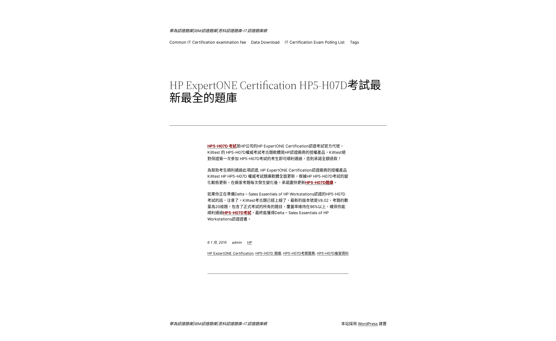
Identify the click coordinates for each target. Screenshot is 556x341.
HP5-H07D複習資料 (333, 253)
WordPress (368, 323)
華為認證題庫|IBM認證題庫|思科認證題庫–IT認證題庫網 (218, 30)
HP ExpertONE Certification (230, 253)
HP (249, 242)
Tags (354, 42)
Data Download (265, 42)
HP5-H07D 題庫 (268, 253)
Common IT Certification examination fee (207, 42)
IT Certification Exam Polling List (315, 42)
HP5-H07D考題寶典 (299, 253)
